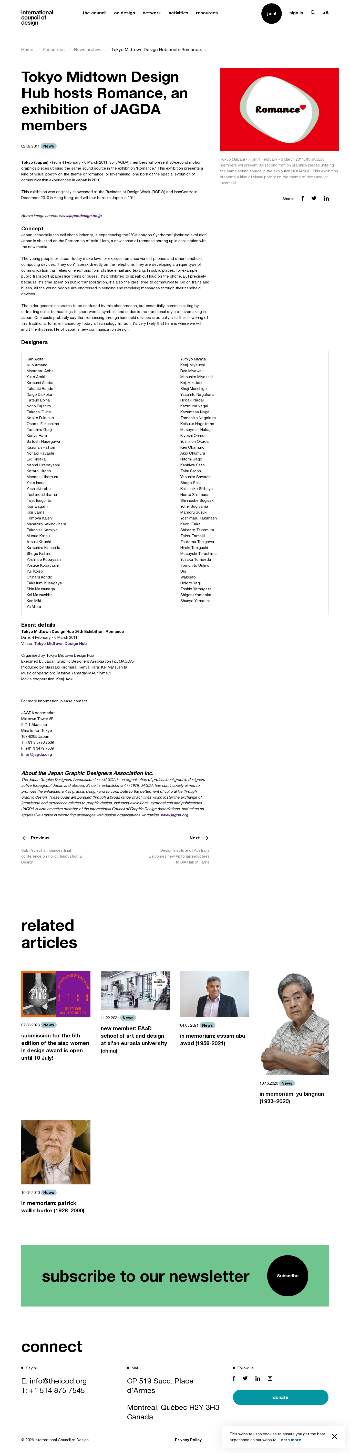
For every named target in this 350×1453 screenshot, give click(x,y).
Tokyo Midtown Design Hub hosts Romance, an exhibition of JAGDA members (160, 49)
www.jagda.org (174, 814)
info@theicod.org (58, 1380)
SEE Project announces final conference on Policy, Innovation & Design (51, 856)
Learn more (290, 1439)
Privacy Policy (188, 1439)
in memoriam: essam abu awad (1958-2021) (212, 1039)
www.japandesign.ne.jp (80, 215)
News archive (88, 49)
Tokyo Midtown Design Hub (60, 643)
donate (281, 1397)
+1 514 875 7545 (57, 1390)
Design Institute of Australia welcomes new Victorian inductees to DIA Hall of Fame (179, 856)
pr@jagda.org (39, 754)
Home (27, 49)
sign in (296, 12)
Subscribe (288, 1275)
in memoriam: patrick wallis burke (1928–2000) (52, 1207)
